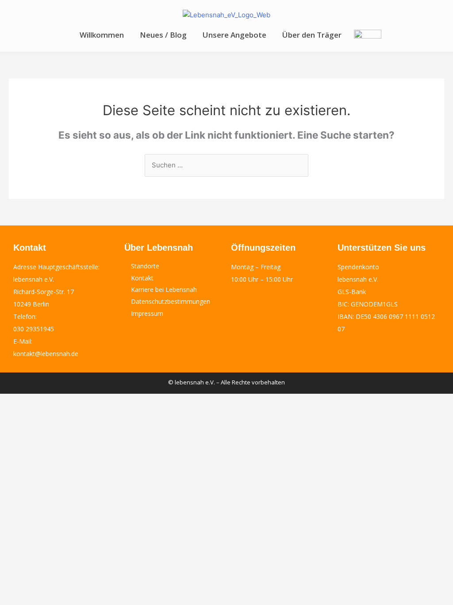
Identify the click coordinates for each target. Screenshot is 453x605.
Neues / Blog (163, 35)
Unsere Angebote (234, 35)
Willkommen (102, 35)
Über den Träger (312, 35)
